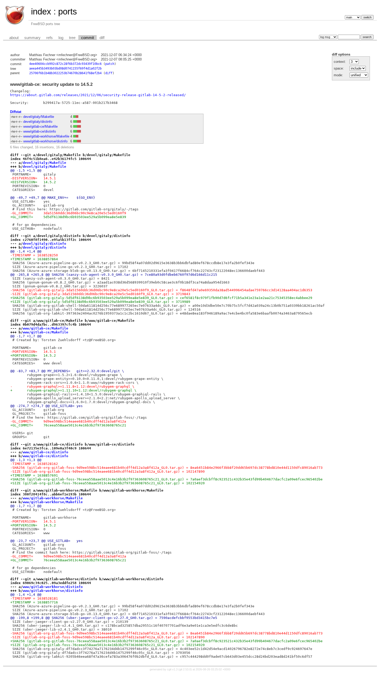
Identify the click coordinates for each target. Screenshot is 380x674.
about (14, 38)
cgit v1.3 (172, 669)
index (41, 11)
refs (49, 38)
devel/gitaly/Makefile (38, 117)
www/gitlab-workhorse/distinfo (45, 141)
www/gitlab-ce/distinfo (39, 131)
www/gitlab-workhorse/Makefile (46, 136)
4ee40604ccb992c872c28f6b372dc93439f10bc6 (65, 64)
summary (32, 38)
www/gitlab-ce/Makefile (40, 126)
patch (109, 64)
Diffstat (15, 112)
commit (87, 38)
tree (72, 38)
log (60, 38)
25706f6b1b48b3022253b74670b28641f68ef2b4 (65, 73)
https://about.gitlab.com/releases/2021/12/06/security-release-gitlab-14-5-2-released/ (98, 95)
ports (67, 11)
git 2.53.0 (185, 669)
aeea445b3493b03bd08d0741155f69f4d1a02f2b (65, 68)
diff (102, 38)
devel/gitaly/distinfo (37, 122)
